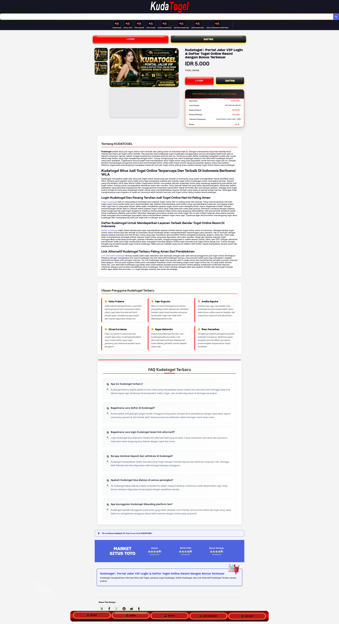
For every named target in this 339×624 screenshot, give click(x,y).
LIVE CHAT (248, 616)
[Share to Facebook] (109, 608)
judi (133, 269)
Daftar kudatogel (109, 230)
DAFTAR (208, 39)
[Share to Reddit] (131, 608)
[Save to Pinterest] (124, 608)
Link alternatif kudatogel (113, 256)
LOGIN (131, 39)
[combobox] (166, 17)
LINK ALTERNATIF (210, 616)
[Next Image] (176, 83)
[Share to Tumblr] (139, 608)
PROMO (93, 615)
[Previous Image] (112, 83)
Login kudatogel (109, 202)
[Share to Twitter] (102, 608)
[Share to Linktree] (116, 608)
